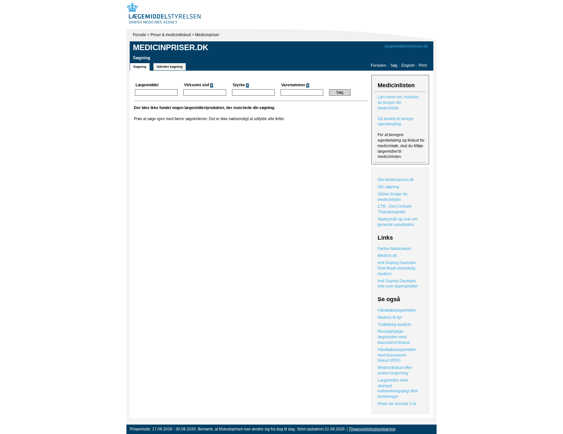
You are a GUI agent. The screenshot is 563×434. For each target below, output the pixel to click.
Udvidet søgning (169, 66)
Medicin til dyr (390, 317)
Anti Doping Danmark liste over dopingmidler (398, 284)
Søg (393, 65)
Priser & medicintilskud (171, 35)
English (408, 65)
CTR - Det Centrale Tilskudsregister (394, 209)
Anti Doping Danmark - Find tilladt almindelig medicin (398, 268)
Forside (139, 35)
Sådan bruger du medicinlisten (393, 197)
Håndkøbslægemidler (397, 310)
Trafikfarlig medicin (394, 324)
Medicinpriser (207, 35)
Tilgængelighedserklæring (372, 429)
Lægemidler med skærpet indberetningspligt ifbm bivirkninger (398, 388)
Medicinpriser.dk (170, 47)
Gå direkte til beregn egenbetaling (395, 122)
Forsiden (378, 65)
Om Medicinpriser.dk (396, 179)
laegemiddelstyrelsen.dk (406, 46)
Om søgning (388, 187)
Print (423, 65)
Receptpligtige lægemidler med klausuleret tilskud (394, 337)
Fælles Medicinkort (394, 248)
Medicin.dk (387, 255)
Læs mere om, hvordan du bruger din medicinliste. (398, 102)
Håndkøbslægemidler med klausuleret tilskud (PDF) (397, 355)
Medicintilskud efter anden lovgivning (395, 370)
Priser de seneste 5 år (397, 403)
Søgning (139, 66)
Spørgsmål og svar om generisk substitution (397, 222)
